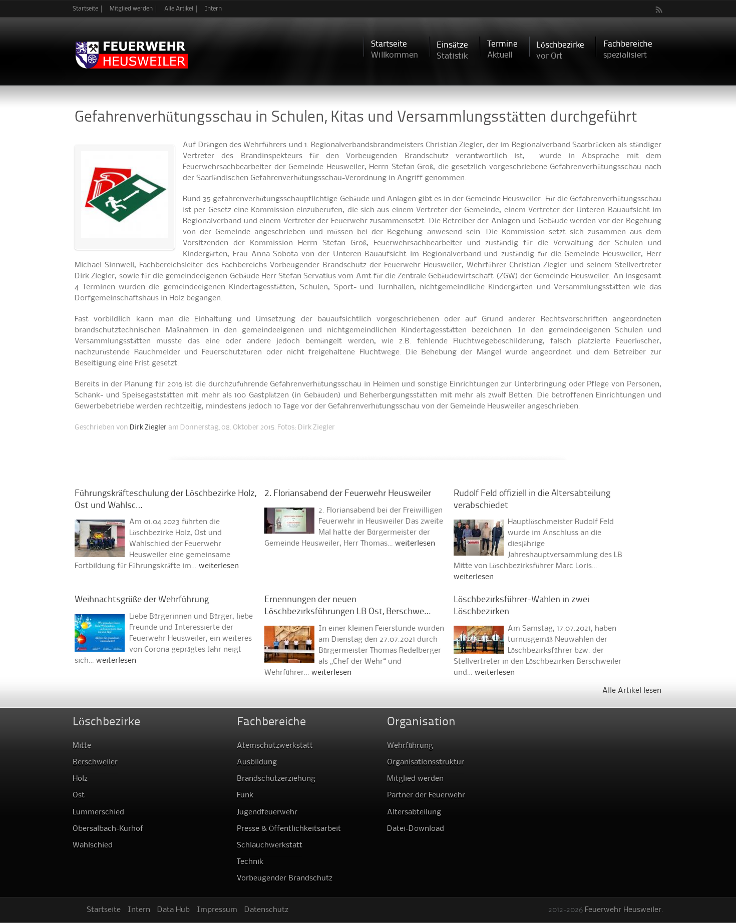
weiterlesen (219, 566)
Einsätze (452, 51)
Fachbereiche (627, 50)
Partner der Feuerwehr (426, 795)
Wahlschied (93, 845)
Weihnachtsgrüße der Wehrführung (142, 600)
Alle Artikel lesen (631, 690)
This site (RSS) (659, 10)
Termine (502, 50)
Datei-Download (415, 828)
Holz (80, 778)
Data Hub (173, 909)
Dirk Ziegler (148, 427)
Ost (79, 795)
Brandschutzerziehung (276, 778)
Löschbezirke (560, 51)
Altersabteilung (414, 812)
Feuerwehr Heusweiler (623, 909)
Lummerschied (98, 812)
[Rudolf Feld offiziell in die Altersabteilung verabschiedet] (479, 550)
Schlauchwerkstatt (269, 845)
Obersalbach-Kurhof (108, 828)
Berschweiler (95, 762)
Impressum (217, 909)
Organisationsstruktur (425, 762)
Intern (213, 9)
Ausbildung (257, 762)
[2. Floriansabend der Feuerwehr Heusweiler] (289, 528)
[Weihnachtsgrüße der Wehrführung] (100, 646)
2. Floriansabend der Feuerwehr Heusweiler (347, 494)
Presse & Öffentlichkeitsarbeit (289, 828)
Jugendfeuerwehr (267, 812)
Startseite (85, 9)
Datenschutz (266, 909)
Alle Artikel (178, 9)
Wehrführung (410, 745)
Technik (250, 861)
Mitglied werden (131, 9)
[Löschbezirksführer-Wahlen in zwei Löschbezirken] (479, 648)
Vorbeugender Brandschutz (284, 878)
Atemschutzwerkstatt (275, 745)
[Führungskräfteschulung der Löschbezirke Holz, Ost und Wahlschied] (100, 551)
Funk (245, 795)
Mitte (82, 745)
